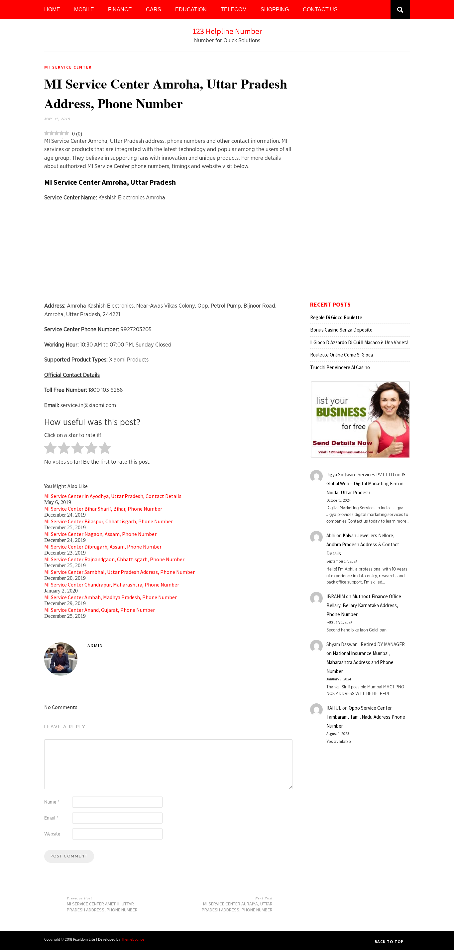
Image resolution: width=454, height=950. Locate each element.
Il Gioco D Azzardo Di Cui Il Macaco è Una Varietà (359, 342)
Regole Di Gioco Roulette (336, 317)
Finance (120, 9)
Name (51, 802)
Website (52, 834)
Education (191, 9)
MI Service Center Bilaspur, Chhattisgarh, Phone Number (108, 521)
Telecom (234, 9)
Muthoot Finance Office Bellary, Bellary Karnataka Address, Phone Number (363, 605)
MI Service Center (68, 67)
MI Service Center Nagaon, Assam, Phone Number (100, 534)
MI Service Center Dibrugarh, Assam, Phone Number (103, 546)
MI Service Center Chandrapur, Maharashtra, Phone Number (111, 584)
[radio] (50, 448)
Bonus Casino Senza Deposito (341, 330)
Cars (153, 9)
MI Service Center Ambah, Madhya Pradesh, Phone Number (110, 597)
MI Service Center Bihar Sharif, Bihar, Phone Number (103, 508)
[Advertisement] (169, 255)
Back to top (390, 941)
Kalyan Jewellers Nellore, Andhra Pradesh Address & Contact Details (362, 544)
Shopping (275, 9)
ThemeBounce (132, 939)
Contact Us (320, 9)
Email (51, 818)
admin (95, 645)
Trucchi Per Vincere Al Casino (340, 367)
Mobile (84, 9)
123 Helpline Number (227, 31)
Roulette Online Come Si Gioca (341, 355)
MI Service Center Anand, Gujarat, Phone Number (99, 609)
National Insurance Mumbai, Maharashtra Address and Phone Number (360, 662)
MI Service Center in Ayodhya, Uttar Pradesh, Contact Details (112, 496)
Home (52, 9)
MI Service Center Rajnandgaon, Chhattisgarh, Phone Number (114, 559)
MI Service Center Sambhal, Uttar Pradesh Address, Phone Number (119, 572)
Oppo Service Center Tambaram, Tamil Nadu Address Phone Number (365, 717)
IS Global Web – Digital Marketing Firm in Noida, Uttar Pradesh (365, 483)
